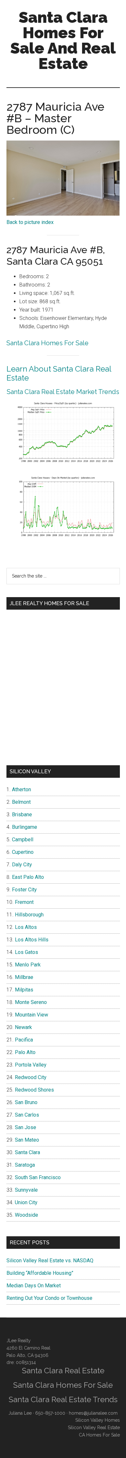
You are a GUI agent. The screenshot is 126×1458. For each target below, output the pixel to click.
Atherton (21, 789)
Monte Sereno (31, 1002)
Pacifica (24, 1040)
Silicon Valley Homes (97, 1420)
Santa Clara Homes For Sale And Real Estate (63, 40)
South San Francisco (38, 1177)
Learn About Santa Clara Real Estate (58, 373)
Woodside (26, 1215)
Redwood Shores (34, 1090)
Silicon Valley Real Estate (94, 1427)
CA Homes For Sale (99, 1434)
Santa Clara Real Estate (63, 1370)
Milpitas (24, 990)
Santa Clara (27, 1152)
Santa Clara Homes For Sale (47, 343)
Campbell (22, 839)
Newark (23, 1027)
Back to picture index (30, 222)
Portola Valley (31, 1065)
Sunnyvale (26, 1190)
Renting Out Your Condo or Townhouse (49, 1298)
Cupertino (23, 852)
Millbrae (24, 977)
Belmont (21, 802)
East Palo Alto (28, 877)
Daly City (22, 865)
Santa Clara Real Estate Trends (63, 1399)
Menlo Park (28, 965)
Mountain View (31, 1015)
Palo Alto (25, 1052)
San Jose (25, 1127)
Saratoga (25, 1165)
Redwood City (31, 1077)
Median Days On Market (33, 1285)
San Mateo (27, 1140)
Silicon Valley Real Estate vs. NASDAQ (49, 1260)
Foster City (24, 890)
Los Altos (26, 927)
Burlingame (24, 827)
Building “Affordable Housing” (39, 1273)
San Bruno (26, 1102)
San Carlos (27, 1115)
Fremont (24, 902)
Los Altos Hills (31, 940)
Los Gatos (26, 952)
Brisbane (22, 814)
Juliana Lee (20, 1413)
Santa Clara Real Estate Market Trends (63, 392)
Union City (26, 1202)
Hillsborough (29, 915)
